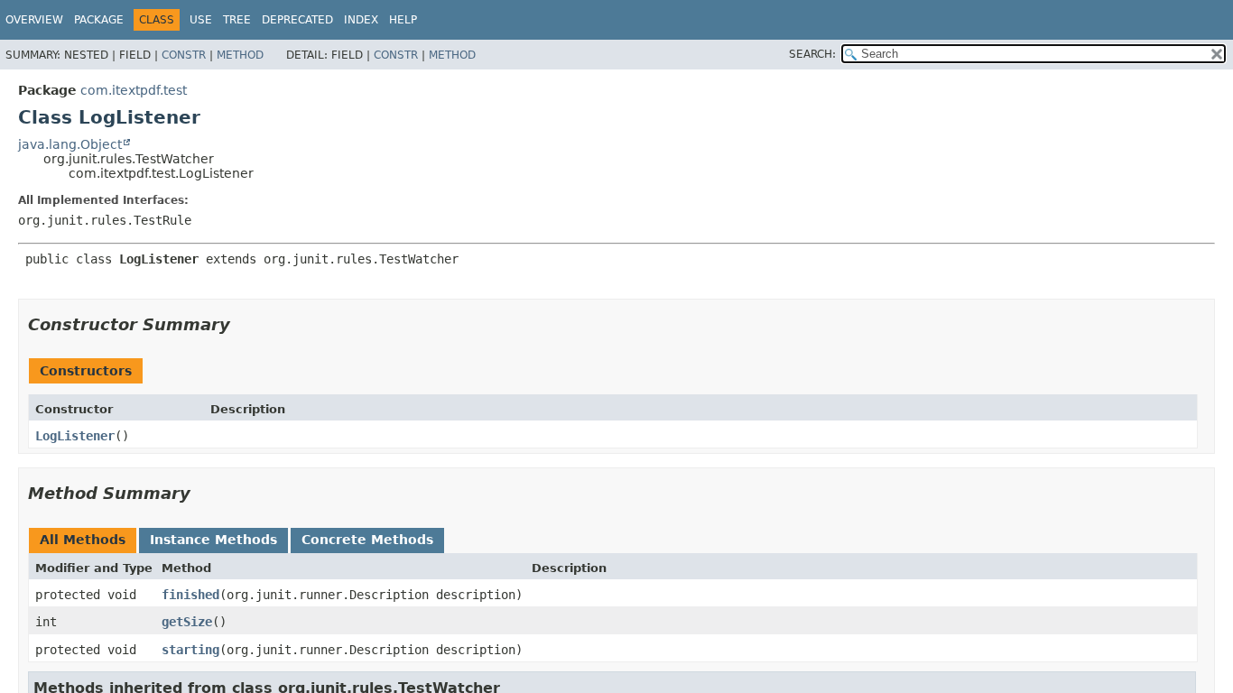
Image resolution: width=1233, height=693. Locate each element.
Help (403, 20)
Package (99, 20)
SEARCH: (812, 54)
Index (361, 20)
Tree (237, 20)
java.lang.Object (70, 144)
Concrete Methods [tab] (367, 539)
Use (201, 20)
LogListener (75, 436)
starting (190, 649)
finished (190, 594)
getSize (187, 621)
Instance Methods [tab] (213, 539)
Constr (184, 55)
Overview (34, 20)
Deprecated (297, 20)
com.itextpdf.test (133, 90)
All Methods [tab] (82, 539)
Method (240, 55)
